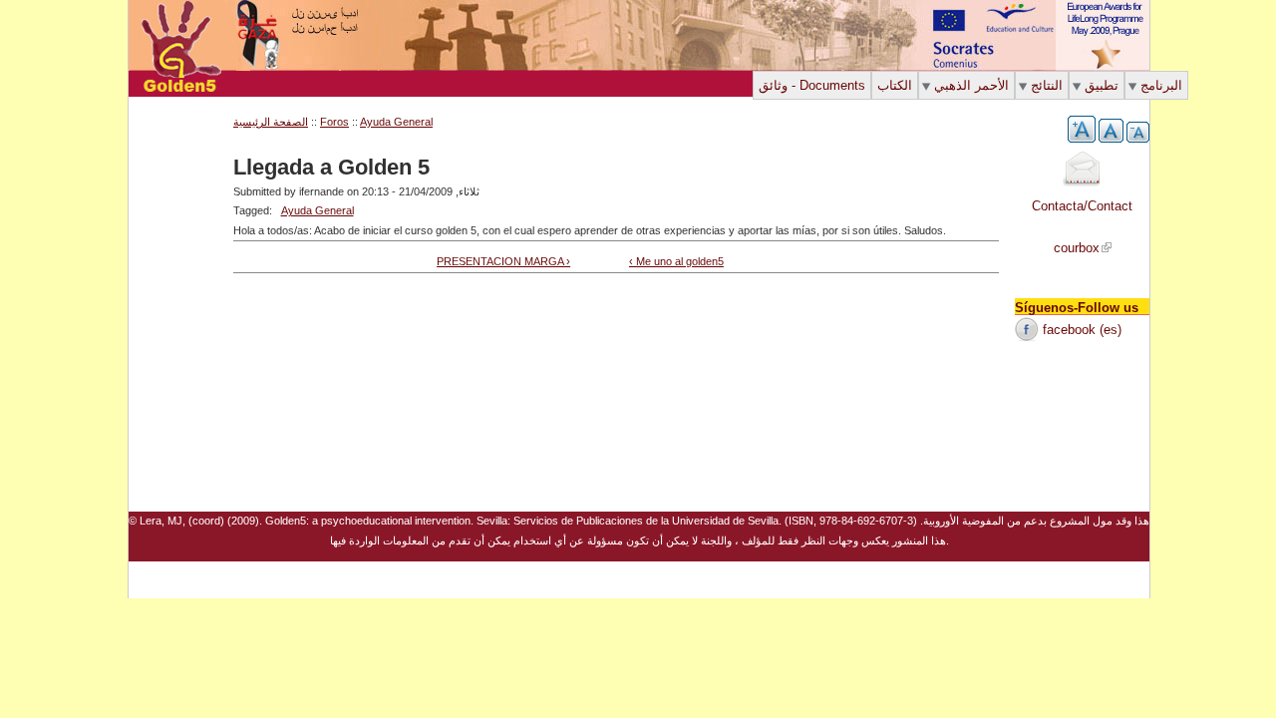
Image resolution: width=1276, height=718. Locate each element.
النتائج (1047, 85)
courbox (1077, 247)
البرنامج (1161, 85)
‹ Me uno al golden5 (676, 261)
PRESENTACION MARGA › (503, 261)
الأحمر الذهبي (971, 85)
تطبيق (1101, 85)
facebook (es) (1082, 329)
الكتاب (894, 85)
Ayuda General (317, 210)
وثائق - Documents (812, 85)
